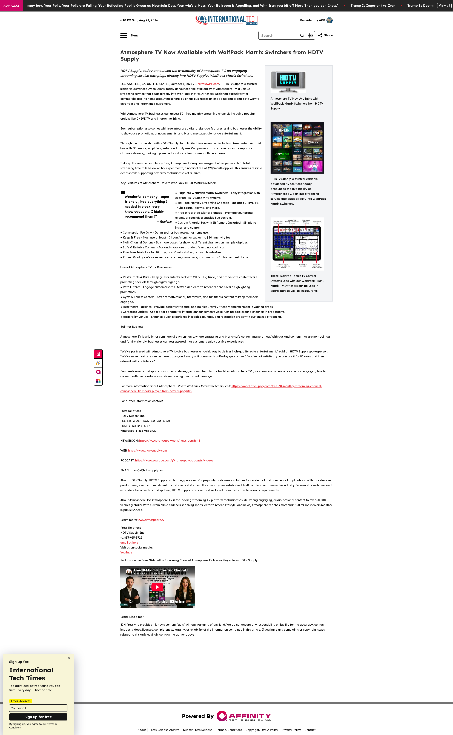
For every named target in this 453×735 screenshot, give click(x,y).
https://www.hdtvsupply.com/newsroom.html (169, 440)
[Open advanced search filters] (310, 35)
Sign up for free (38, 717)
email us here (129, 542)
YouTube (126, 552)
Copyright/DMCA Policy (262, 730)
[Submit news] (98, 354)
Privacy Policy (291, 730)
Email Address (20, 701)
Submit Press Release (197, 730)
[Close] (69, 658)
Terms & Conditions (229, 730)
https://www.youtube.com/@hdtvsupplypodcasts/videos (174, 460)
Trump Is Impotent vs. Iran (373, 6)
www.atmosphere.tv (150, 520)
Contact (310, 730)
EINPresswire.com (206, 84)
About (141, 730)
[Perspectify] (98, 363)
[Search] (302, 35)
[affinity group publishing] (98, 372)
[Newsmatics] (98, 380)
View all (444, 5)
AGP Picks (11, 5)
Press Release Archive (164, 730)
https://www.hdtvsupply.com (147, 450)
